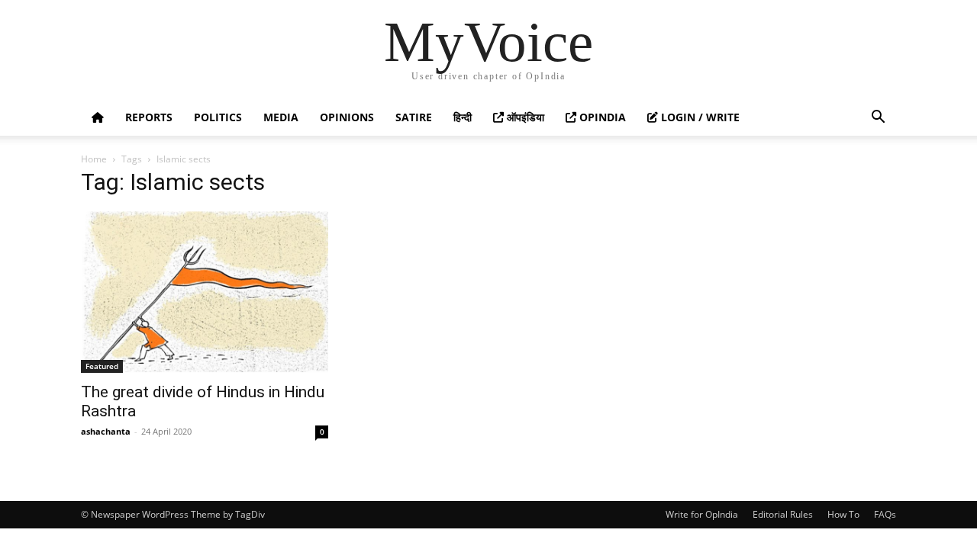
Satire (413, 117)
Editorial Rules (783, 514)
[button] (877, 118)
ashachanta (106, 431)
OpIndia (601, 117)
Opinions (347, 117)
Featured (101, 366)
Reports (149, 117)
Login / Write (699, 117)
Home (94, 158)
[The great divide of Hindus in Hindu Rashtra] (204, 292)
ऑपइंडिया (524, 117)
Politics (218, 117)
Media (280, 117)
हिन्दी (462, 117)
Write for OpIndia (702, 514)
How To (843, 514)
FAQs (885, 514)
